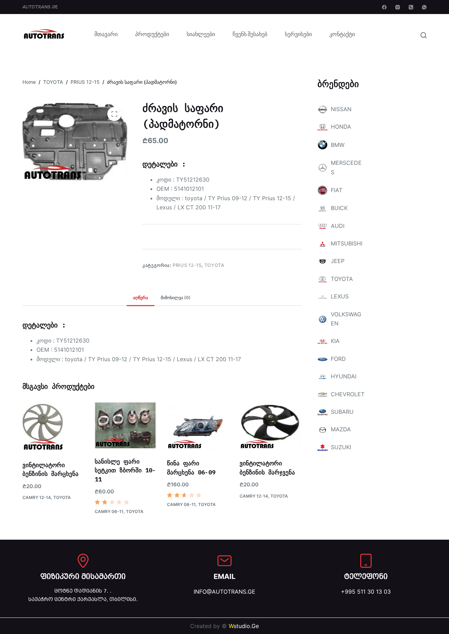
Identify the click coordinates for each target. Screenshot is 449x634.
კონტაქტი (342, 35)
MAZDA (341, 429)
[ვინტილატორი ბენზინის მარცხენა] (53, 427)
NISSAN (341, 109)
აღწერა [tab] (140, 297)
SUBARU (342, 411)
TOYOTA (214, 265)
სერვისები (298, 35)
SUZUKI (341, 447)
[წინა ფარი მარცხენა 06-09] (198, 426)
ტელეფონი (366, 576)
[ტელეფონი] (366, 561)
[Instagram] (397, 7)
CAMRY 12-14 (36, 497)
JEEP (337, 260)
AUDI (337, 225)
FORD (338, 358)
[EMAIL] (224, 561)
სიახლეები (201, 35)
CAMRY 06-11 (109, 511)
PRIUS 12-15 (187, 265)
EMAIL (224, 576)
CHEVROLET (347, 394)
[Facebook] (384, 7)
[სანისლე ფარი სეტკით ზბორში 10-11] (125, 425)
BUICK (339, 207)
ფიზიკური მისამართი (83, 576)
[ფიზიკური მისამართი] (83, 561)
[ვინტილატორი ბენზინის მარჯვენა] (270, 426)
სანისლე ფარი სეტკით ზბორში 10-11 (125, 470)
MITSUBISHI (346, 243)
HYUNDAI (343, 376)
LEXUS (340, 296)
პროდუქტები (152, 35)
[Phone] (411, 7)
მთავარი (106, 35)
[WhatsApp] (424, 7)
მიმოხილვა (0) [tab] (175, 297)
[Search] (424, 35)
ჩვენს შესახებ (250, 35)
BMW (337, 144)
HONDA (341, 126)
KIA (335, 340)
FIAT (336, 190)
